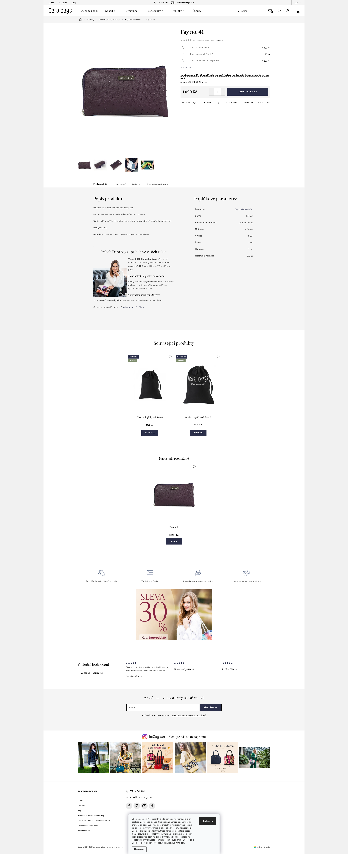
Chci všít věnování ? (199, 47)
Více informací (186, 67)
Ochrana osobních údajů (88, 825)
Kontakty (63, 2)
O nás (51, 2)
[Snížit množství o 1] (211, 92)
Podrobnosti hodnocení (214, 40)
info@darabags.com (142, 797)
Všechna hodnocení (92, 673)
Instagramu (198, 737)
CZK (296, 2)
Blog (74, 2)
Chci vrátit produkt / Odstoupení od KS (94, 820)
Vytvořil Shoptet (263, 847)
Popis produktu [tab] (100, 184)
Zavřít (195, 102)
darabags (136, 806)
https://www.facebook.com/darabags (129, 806)
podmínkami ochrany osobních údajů (188, 715)
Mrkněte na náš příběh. (133, 307)
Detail (174, 541)
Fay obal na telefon (244, 209)
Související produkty (156, 184)
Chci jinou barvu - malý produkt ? (205, 60)
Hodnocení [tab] (120, 184)
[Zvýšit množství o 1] (223, 92)
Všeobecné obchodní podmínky (91, 815)
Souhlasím (208, 821)
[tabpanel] (150, 398)
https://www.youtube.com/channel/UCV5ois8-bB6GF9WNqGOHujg (144, 806)
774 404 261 (137, 791)
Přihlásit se (210, 707)
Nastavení (139, 849)
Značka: (188, 102)
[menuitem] (89, 10)
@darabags (152, 806)
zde (182, 842)
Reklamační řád (84, 830)
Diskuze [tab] (136, 184)
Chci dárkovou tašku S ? (201, 54)
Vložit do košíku (248, 91)
